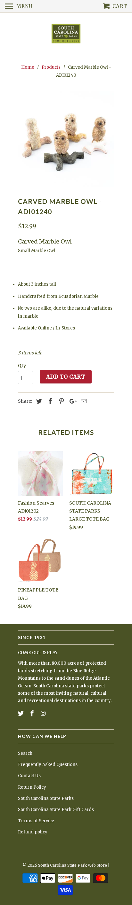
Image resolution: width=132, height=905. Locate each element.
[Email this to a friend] (83, 401)
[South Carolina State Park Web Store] (66, 34)
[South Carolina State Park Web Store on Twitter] (21, 713)
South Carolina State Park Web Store (72, 865)
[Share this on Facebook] (49, 401)
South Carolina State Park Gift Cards (56, 809)
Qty (22, 365)
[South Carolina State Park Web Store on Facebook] (32, 713)
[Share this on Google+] (71, 401)
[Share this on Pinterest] (60, 401)
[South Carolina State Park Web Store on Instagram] (43, 713)
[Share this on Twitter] (38, 401)
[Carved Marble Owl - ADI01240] (66, 139)
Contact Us (29, 775)
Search (25, 753)
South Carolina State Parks (46, 798)
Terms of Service (36, 821)
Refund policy (32, 832)
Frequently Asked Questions (48, 764)
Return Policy (32, 787)
